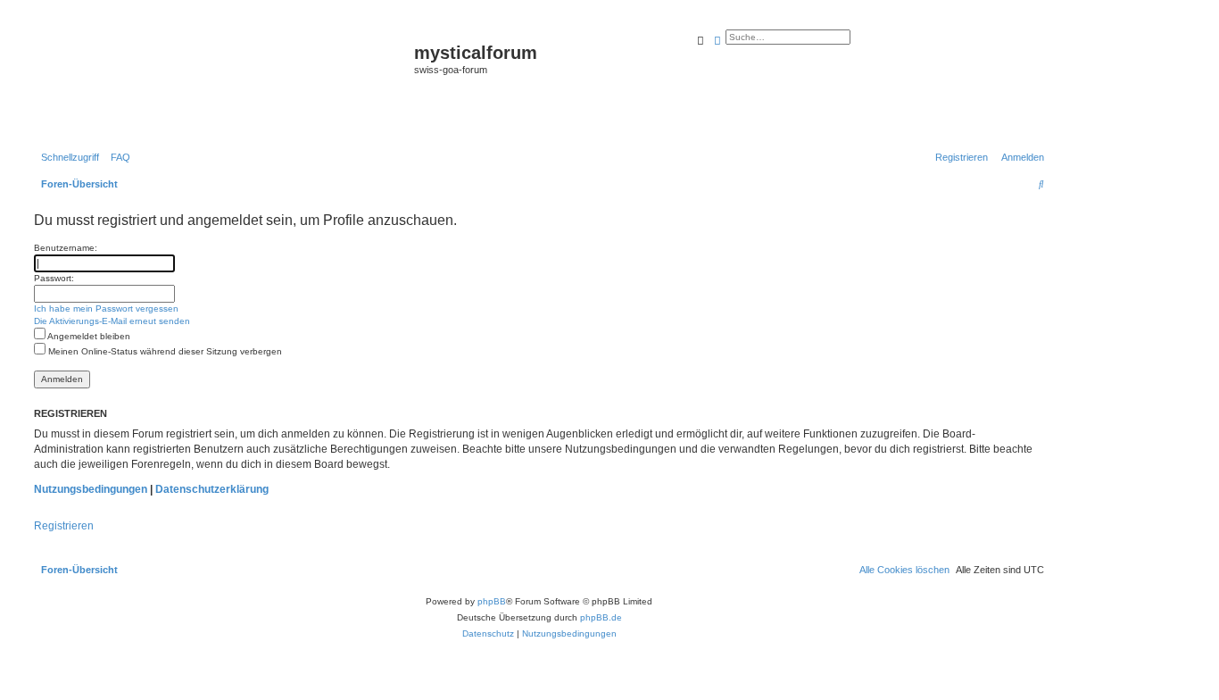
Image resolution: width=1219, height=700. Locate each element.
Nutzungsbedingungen (90, 489)
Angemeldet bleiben (88, 336)
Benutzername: (65, 248)
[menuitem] (117, 157)
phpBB (491, 601)
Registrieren (64, 526)
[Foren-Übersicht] (221, 81)
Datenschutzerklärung (212, 489)
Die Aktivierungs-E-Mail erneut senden (112, 321)
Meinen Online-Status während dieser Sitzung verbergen (164, 351)
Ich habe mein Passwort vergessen (106, 308)
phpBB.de (601, 617)
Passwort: (54, 278)
